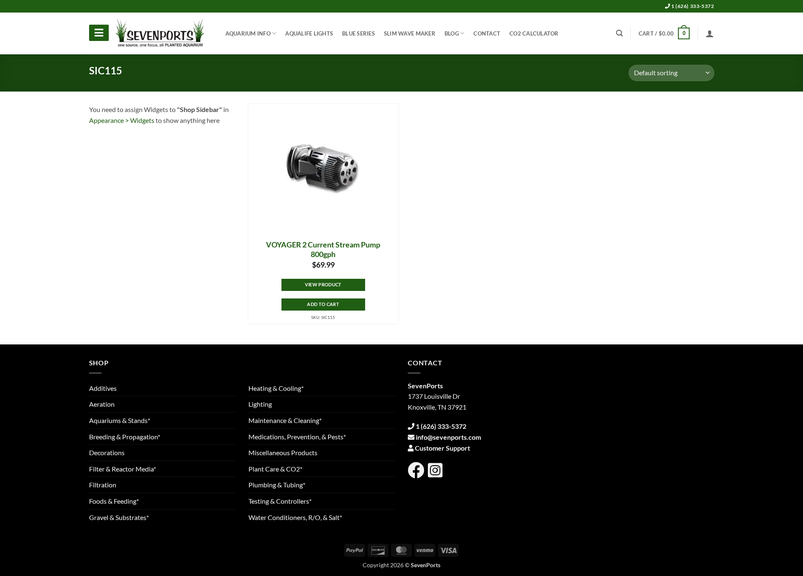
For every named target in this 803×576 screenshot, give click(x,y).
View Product (323, 284)
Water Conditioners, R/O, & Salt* (295, 517)
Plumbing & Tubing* (276, 485)
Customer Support (442, 448)
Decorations (107, 452)
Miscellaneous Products (282, 452)
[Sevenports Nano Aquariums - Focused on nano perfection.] (160, 33)
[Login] (710, 33)
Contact (486, 33)
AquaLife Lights (309, 33)
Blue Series (358, 33)
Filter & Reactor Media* (122, 469)
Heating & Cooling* (276, 388)
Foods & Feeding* (114, 501)
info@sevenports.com (448, 437)
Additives (103, 388)
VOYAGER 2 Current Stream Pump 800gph (323, 249)
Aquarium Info (248, 33)
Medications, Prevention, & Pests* (297, 437)
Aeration (102, 404)
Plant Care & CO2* (275, 469)
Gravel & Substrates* (119, 517)
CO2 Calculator (534, 33)
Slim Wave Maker (409, 33)
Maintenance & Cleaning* (285, 420)
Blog (452, 33)
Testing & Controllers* (280, 501)
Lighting (260, 404)
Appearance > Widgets (121, 120)
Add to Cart (323, 304)
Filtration (102, 485)
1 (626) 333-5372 (692, 6)
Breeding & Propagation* (124, 437)
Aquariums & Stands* (119, 420)
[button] (664, 33)
